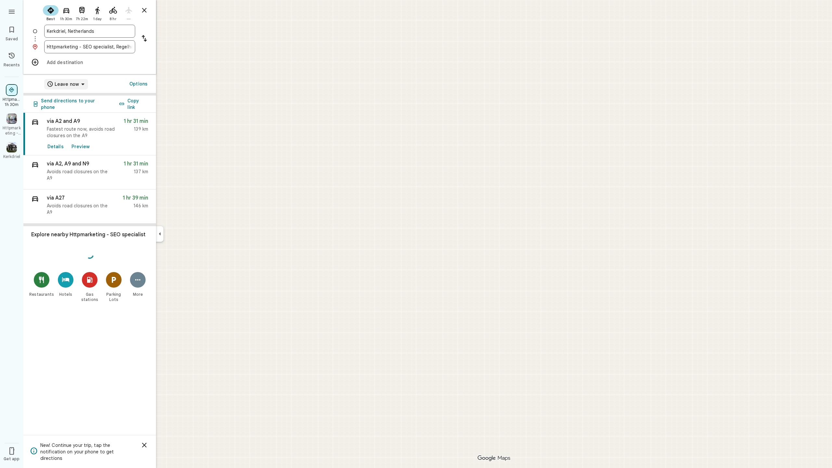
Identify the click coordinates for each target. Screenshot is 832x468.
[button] (89, 172)
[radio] (50, 12)
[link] (89, 134)
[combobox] (90, 31)
